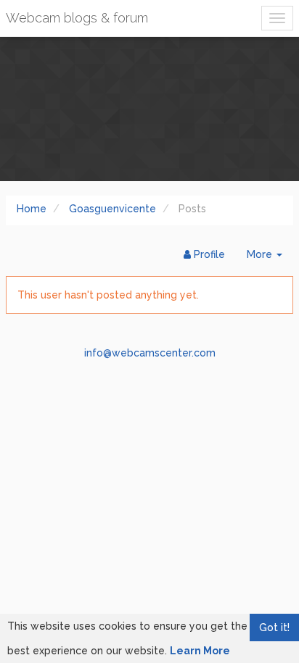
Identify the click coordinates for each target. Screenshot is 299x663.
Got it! (274, 627)
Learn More (200, 650)
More (270, 258)
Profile (208, 254)
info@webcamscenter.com (150, 353)
